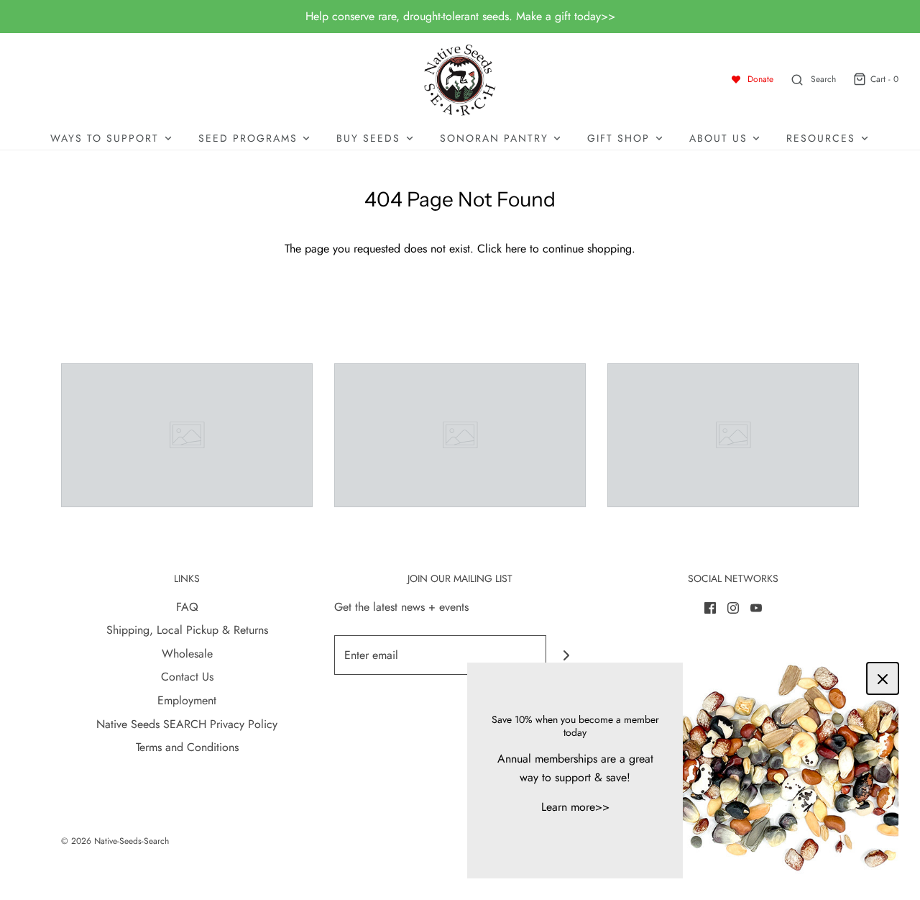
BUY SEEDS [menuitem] (368, 138)
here (515, 248)
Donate (760, 79)
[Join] (566, 655)
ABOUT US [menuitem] (718, 138)
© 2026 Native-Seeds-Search (115, 841)
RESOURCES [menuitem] (820, 138)
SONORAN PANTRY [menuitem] (494, 138)
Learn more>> (575, 807)
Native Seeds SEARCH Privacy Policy (186, 724)
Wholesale (187, 653)
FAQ (187, 607)
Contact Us (187, 676)
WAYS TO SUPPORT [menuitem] (104, 138)
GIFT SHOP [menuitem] (618, 138)
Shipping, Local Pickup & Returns (187, 630)
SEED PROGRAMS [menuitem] (248, 138)
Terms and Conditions (187, 747)
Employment (186, 700)
